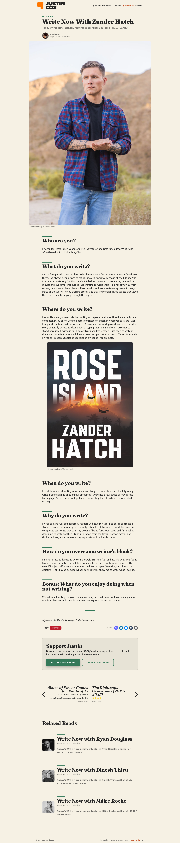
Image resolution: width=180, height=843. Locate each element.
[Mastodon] (116, 628)
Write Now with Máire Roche (91, 801)
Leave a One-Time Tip (98, 662)
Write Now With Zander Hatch (88, 21)
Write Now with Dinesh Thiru (92, 770)
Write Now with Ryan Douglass (94, 739)
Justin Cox (55, 34)
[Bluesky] (126, 628)
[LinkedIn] (121, 628)
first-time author (112, 248)
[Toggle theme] (143, 840)
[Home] (50, 5)
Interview (47, 17)
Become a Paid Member (63, 662)
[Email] (136, 628)
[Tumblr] (131, 628)
